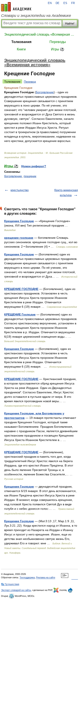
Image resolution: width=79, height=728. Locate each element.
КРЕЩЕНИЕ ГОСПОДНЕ (21, 289)
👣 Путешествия (10, 584)
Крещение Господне (19, 221)
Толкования (21, 42)
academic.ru (16, 6)
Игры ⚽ (57, 49)
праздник (30, 176)
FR (73, 3)
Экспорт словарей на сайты (16, 590)
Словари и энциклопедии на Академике (36, 15)
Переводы (58, 42)
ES (65, 3)
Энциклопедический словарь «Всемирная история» (39, 34)
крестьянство (20, 190)
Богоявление (45, 92)
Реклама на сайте (45, 577)
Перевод (30, 81)
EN (50, 3)
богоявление (13, 176)
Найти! (69, 23)
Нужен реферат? (33, 166)
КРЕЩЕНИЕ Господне (20, 314)
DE (57, 3)
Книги (21, 49)
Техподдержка (27, 577)
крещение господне (18, 237)
